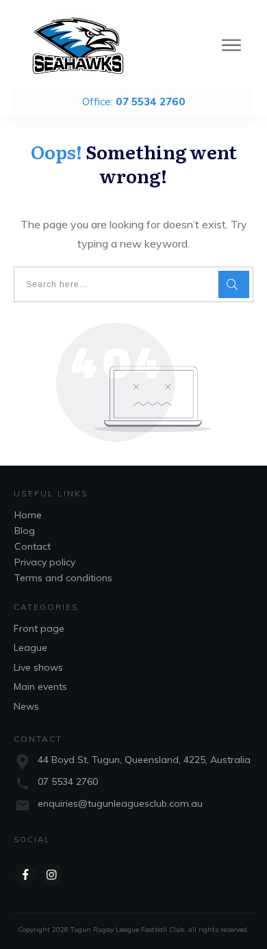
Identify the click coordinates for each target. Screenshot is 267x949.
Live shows (38, 667)
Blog (24, 530)
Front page (39, 628)
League (30, 647)
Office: (134, 101)
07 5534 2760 (68, 781)
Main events (40, 686)
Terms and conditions (63, 578)
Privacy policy (44, 562)
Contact (32, 546)
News (26, 706)
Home (28, 515)
